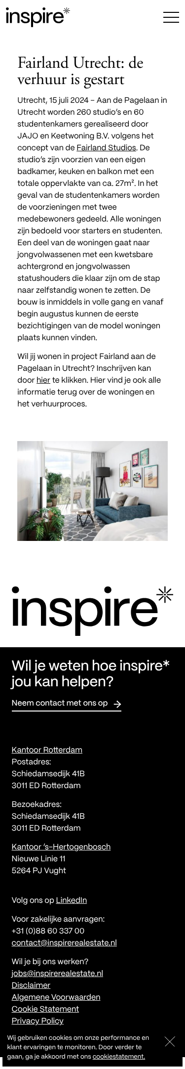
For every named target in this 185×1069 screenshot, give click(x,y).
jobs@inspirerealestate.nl (57, 974)
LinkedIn (71, 901)
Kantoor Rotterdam (47, 751)
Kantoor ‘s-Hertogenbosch (61, 847)
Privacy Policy (38, 1021)
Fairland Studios (106, 148)
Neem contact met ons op (60, 704)
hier (43, 381)
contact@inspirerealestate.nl (64, 943)
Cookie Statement (45, 1010)
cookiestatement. (119, 1057)
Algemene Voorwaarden (56, 998)
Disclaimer (31, 986)
